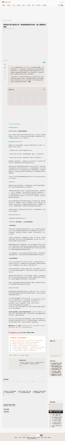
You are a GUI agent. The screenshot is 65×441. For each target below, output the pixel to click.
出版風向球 (9, 20)
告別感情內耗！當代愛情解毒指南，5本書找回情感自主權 (9, 392)
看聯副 (8, 5)
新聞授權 (24, 437)
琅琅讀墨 (44, 5)
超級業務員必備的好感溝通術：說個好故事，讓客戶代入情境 (9, 405)
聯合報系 (38, 437)
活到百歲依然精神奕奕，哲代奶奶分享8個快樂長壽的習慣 (56, 366)
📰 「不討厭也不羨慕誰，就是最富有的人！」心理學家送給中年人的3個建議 (27, 347)
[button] (4, 71)
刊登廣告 (15, 437)
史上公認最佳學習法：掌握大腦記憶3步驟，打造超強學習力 (56, 364)
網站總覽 (49, 437)
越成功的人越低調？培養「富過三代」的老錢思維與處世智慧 (24, 392)
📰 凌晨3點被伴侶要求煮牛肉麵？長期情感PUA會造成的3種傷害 (24, 342)
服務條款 (28, 437)
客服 (21, 437)
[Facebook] (4, 64)
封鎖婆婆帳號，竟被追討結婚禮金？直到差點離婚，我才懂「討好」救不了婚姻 (39, 392)
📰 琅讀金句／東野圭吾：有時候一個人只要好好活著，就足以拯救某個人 (26, 340)
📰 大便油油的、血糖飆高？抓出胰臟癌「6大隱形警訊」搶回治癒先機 (25, 349)
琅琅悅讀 (3, 20)
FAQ (19, 437)
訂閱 (41, 435)
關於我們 (45, 437)
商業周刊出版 (12, 28)
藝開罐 (18, 5)
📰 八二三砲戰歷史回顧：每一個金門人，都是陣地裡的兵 (23, 350)
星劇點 (28, 5)
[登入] (61, 2)
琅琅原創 (38, 5)
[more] (44, 89)
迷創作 (23, 5)
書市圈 (13, 5)
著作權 (31, 437)
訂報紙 (42, 437)
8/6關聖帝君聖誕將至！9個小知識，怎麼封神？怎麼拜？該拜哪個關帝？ (56, 369)
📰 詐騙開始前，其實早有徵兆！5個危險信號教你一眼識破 (23, 344)
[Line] (4, 68)
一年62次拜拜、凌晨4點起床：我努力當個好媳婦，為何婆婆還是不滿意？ (56, 372)
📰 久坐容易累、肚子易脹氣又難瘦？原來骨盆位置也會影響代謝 (24, 345)
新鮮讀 (3, 5)
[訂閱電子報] (60, 5)
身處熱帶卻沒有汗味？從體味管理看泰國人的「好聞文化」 (56, 375)
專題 (33, 5)
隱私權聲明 (34, 437)
